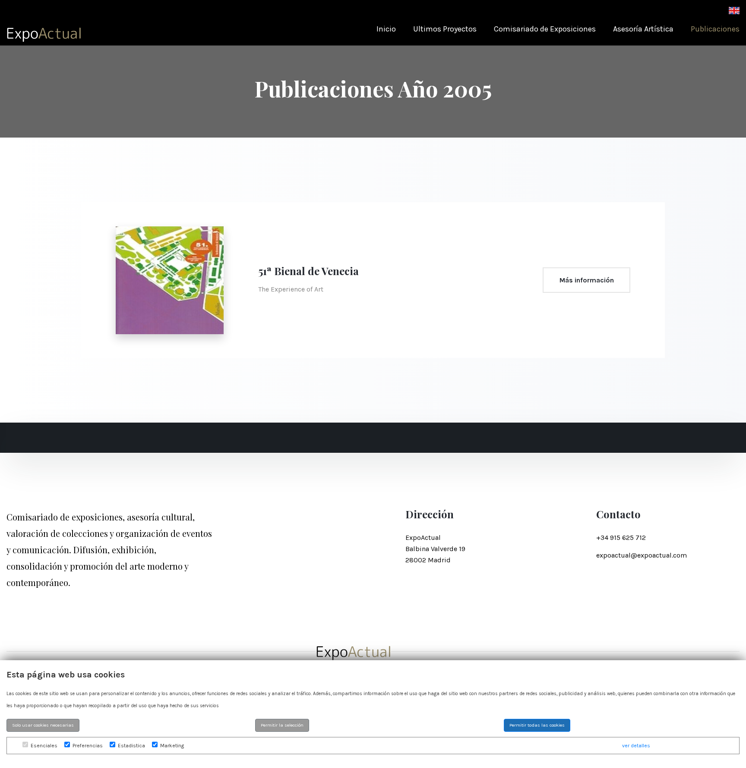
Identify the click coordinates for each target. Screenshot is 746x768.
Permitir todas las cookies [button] (537, 725)
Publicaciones (715, 29)
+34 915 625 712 (621, 537)
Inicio (386, 29)
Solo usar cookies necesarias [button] (43, 725)
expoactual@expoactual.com (641, 555)
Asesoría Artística (643, 29)
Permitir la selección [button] (282, 725)
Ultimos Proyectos (445, 29)
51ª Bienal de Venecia (308, 271)
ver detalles (636, 746)
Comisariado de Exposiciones (545, 29)
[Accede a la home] (44, 31)
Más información (587, 280)
